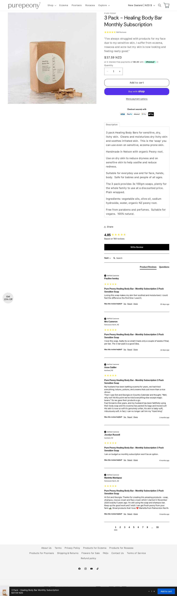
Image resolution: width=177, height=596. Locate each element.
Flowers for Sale (91, 553)
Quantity (108, 65)
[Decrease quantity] (149, 591)
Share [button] (110, 226)
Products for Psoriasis (41, 553)
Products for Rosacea (121, 548)
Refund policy (88, 558)
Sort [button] (106, 258)
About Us (46, 548)
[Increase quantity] (154, 591)
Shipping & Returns (68, 553)
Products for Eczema (94, 548)
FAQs (105, 553)
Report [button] (129, 304)
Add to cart (137, 82)
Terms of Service (136, 553)
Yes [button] (124, 304)
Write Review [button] (136, 247)
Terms (58, 548)
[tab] (111, 125)
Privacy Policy (72, 548)
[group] (136, 235)
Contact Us (117, 553)
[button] (52, 5)
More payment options (136, 99)
